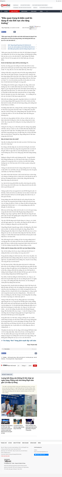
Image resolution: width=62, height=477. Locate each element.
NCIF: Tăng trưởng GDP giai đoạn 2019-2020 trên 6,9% (19, 45)
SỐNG (41, 11)
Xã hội (10, 442)
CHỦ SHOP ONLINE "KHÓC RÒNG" (39, 5)
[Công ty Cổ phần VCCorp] (8, 461)
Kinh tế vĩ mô (25, 27)
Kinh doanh (25, 442)
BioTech (35, 7)
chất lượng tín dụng (11, 357)
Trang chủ (4, 442)
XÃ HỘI (6, 11)
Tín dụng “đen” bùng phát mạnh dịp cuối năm (19, 340)
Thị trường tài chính (10, 358)
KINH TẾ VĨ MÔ (14, 11)
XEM (35, 365)
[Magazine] (2, 1)
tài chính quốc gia (29, 357)
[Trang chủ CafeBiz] (1, 11)
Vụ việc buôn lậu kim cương (46, 7)
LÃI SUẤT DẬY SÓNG (25, 5)
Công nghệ (33, 442)
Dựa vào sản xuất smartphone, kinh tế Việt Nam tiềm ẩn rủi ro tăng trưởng (24, 47)
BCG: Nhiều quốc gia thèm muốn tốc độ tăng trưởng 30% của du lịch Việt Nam (24, 48)
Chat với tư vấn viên (41, 455)
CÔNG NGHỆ (33, 11)
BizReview (16, 5)
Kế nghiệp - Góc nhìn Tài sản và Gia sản (22, 7)
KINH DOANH (24, 11)
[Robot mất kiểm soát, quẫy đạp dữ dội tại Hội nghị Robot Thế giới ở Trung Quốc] (31, 421)
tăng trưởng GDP (18, 358)
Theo (19, 349)
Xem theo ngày (12, 365)
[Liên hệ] (15, 32)
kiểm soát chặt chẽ (21, 357)
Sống (39, 442)
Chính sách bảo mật (5, 456)
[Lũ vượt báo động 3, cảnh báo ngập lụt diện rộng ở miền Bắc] (19, 421)
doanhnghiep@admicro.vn (42, 451)
